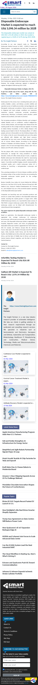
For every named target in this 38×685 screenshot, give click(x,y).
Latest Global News (11, 427)
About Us (7, 624)
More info (26, 683)
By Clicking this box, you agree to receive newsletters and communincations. (15, 670)
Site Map (7, 638)
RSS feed (7, 642)
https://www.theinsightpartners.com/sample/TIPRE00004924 (19, 96)
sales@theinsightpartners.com (14, 250)
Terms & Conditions (10, 631)
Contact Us (7, 628)
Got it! (31, 678)
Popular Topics (9, 496)
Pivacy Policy (8, 635)
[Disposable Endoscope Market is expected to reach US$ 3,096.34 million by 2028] (35, 41)
